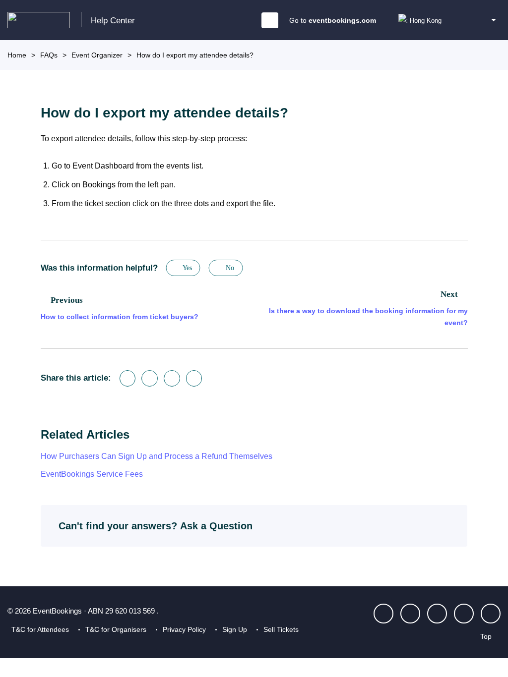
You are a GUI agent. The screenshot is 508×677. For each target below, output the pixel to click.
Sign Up (234, 629)
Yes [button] (187, 268)
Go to (332, 20)
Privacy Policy (184, 629)
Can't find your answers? (156, 525)
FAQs (49, 55)
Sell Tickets (281, 629)
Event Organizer (97, 55)
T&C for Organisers (115, 629)
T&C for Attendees (40, 629)
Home (16, 55)
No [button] (230, 268)
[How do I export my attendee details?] (194, 378)
